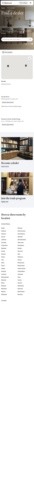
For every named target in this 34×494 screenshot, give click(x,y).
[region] (17, 25)
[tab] (26, 44)
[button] (26, 66)
